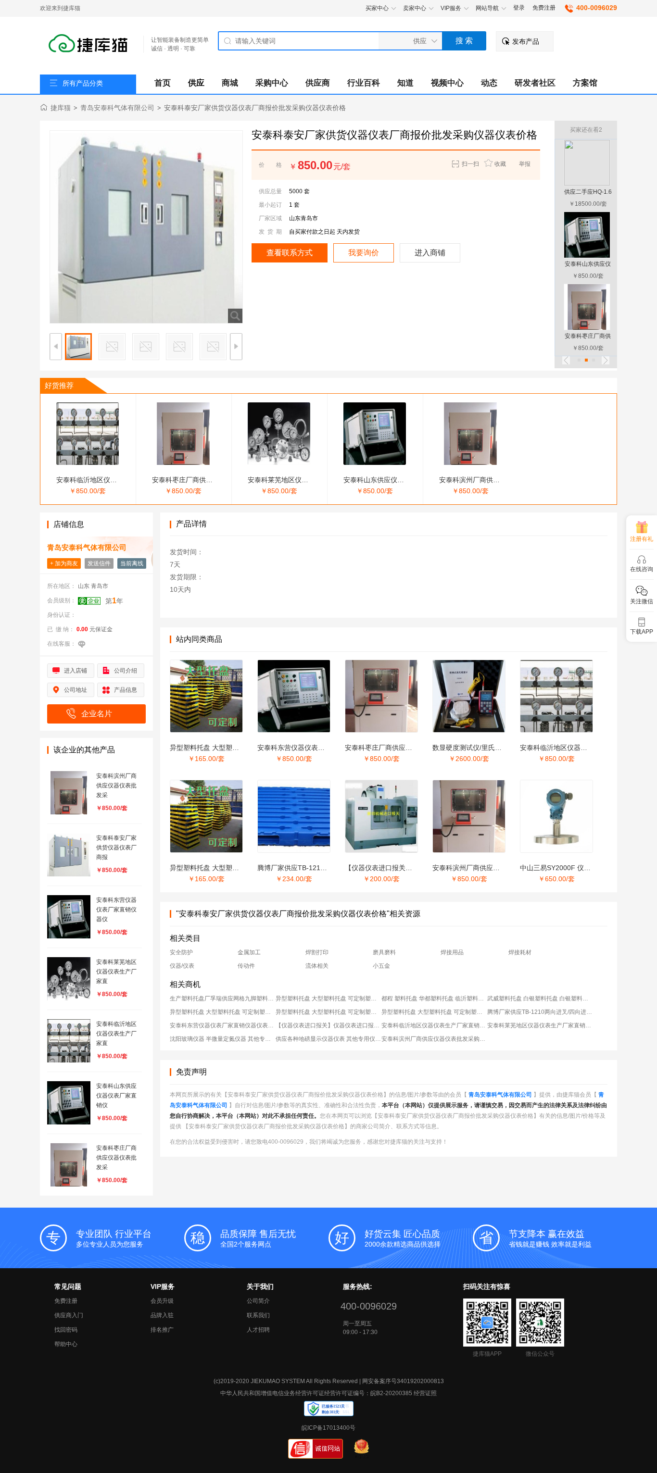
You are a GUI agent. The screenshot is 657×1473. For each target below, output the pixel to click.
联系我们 (258, 1315)
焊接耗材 (519, 952)
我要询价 (363, 253)
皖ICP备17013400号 (328, 1427)
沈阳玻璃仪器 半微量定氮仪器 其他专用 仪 (223, 1039)
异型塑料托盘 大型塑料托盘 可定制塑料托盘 (328, 998)
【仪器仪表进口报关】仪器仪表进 (395, 868)
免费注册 (544, 7)
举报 (525, 164)
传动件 (246, 965)
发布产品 (525, 41)
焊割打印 (316, 952)
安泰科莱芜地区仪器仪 (281, 480)
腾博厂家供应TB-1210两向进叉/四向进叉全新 (540, 1012)
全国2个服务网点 (258, 1238)
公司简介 (258, 1301)
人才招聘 (258, 1329)
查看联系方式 (289, 253)
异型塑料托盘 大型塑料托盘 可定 (219, 747)
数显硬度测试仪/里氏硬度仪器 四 (481, 747)
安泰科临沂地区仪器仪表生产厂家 (570, 747)
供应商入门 (68, 1315)
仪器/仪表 (182, 965)
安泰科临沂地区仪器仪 (90, 480)
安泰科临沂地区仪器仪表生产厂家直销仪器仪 (434, 1025)
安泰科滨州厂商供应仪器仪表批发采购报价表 (434, 1039)
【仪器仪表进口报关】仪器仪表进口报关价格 (328, 1025)
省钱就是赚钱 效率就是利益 (550, 1238)
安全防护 (181, 952)
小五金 (381, 965)
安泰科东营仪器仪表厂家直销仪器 (307, 747)
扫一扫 (467, 165)
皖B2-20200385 (391, 1393)
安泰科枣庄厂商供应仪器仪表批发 (395, 747)
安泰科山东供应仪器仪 (377, 480)
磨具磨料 (384, 952)
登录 (519, 7)
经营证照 (425, 1393)
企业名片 (96, 714)
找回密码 (65, 1329)
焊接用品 (452, 952)
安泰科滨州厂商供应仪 (472, 480)
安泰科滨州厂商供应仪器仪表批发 (482, 868)
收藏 (500, 164)
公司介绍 (125, 670)
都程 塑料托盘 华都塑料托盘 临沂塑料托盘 (434, 998)
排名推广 (162, 1329)
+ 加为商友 (64, 563)
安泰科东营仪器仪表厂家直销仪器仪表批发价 (223, 1025)
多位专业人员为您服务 (114, 1238)
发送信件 (99, 563)
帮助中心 (65, 1344)
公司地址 (75, 690)
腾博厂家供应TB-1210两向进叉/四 (308, 868)
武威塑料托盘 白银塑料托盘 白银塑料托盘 (540, 998)
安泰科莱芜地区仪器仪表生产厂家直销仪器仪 (540, 1025)
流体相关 (316, 965)
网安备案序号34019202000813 (403, 1381)
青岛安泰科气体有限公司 (117, 108)
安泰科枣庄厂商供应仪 (185, 480)
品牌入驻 (162, 1315)
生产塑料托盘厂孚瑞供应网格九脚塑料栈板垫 (223, 998)
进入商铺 (430, 253)
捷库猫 (61, 108)
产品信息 (125, 690)
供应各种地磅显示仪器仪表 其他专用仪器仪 (328, 1039)
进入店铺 (75, 670)
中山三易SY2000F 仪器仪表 (562, 868)
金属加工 (249, 952)
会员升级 (162, 1301)
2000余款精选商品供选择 (403, 1238)
